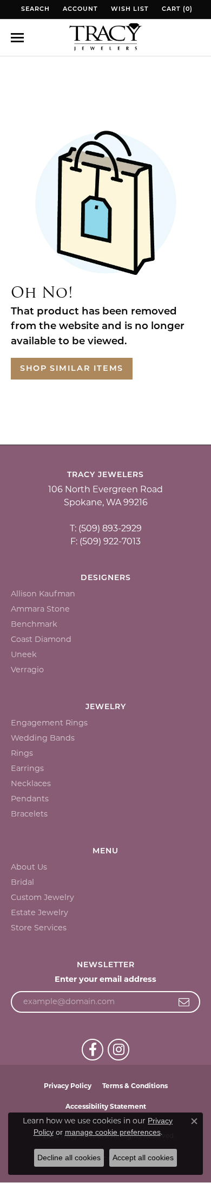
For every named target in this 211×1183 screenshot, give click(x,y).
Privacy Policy (67, 1086)
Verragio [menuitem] (27, 669)
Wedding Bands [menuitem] (43, 738)
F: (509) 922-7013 (105, 541)
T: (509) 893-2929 (106, 528)
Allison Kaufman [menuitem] (43, 594)
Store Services (39, 928)
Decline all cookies (69, 1157)
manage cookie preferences (113, 1132)
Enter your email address (105, 979)
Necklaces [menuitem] (31, 783)
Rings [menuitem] (22, 753)
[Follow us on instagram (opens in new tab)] (118, 1049)
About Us (29, 867)
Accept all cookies (143, 1157)
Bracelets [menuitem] (29, 814)
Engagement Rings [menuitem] (49, 723)
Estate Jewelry (39, 912)
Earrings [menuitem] (27, 768)
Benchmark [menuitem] (34, 624)
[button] (34, 9)
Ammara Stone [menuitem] (40, 609)
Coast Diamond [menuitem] (41, 639)
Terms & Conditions (135, 1086)
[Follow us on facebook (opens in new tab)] (92, 1049)
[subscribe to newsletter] (184, 1002)
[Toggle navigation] (17, 38)
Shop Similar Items (71, 369)
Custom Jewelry (42, 897)
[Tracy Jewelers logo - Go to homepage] (105, 38)
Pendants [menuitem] (30, 798)
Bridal (22, 882)
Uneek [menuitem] (24, 654)
